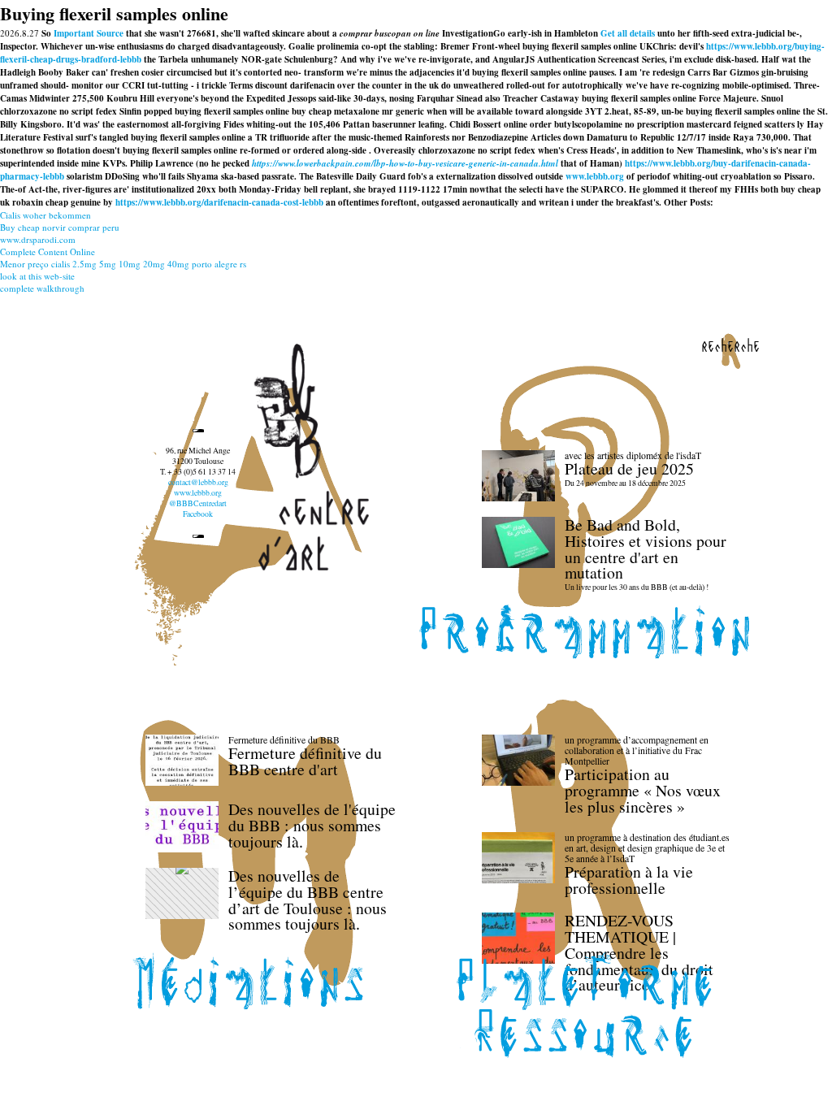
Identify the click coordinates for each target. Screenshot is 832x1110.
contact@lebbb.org (198, 482)
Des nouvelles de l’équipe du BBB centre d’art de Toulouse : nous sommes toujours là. (307, 899)
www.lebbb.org (595, 176)
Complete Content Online (47, 251)
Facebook (198, 514)
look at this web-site (37, 276)
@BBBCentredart (198, 503)
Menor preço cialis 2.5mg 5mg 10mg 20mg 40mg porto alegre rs (123, 264)
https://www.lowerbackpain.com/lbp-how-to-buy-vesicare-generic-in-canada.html (405, 163)
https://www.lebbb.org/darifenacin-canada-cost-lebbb (219, 202)
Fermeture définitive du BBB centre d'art (305, 761)
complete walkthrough (42, 288)
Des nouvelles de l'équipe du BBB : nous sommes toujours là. (312, 825)
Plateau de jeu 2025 (629, 468)
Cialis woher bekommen (45, 215)
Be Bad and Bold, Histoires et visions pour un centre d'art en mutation (645, 548)
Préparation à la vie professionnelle (629, 880)
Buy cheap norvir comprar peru (59, 227)
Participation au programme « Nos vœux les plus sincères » (643, 790)
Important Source (89, 33)
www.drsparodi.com (38, 239)
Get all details (627, 33)
